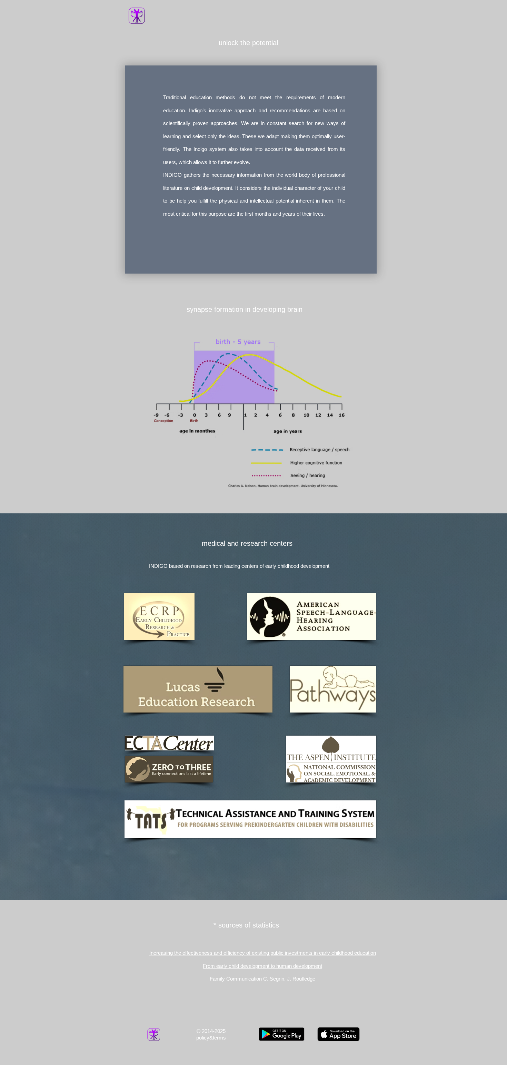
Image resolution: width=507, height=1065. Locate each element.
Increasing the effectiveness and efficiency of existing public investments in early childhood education (262, 953)
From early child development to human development (262, 966)
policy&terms (211, 1038)
